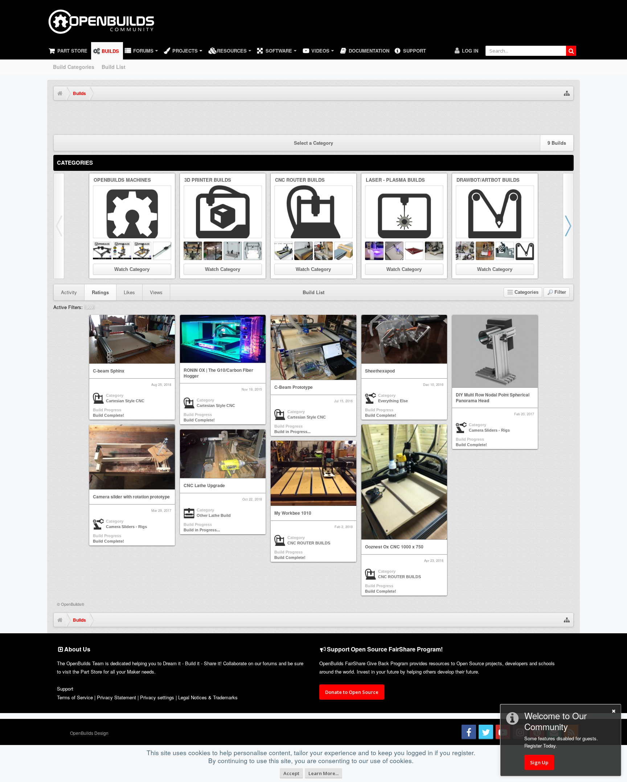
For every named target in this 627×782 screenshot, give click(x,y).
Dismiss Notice (569, 113)
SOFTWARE (279, 50)
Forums (143, 50)
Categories (75, 162)
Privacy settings (157, 697)
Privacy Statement (116, 697)
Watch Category (131, 269)
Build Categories (73, 66)
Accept (291, 773)
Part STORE (72, 50)
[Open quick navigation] (566, 93)
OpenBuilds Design (89, 733)
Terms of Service (75, 697)
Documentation (369, 50)
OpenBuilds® (72, 604)
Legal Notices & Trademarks (208, 697)
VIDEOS (320, 50)
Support (414, 50)
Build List (114, 66)
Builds (110, 51)
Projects (185, 50)
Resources (232, 50)
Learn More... (323, 773)
